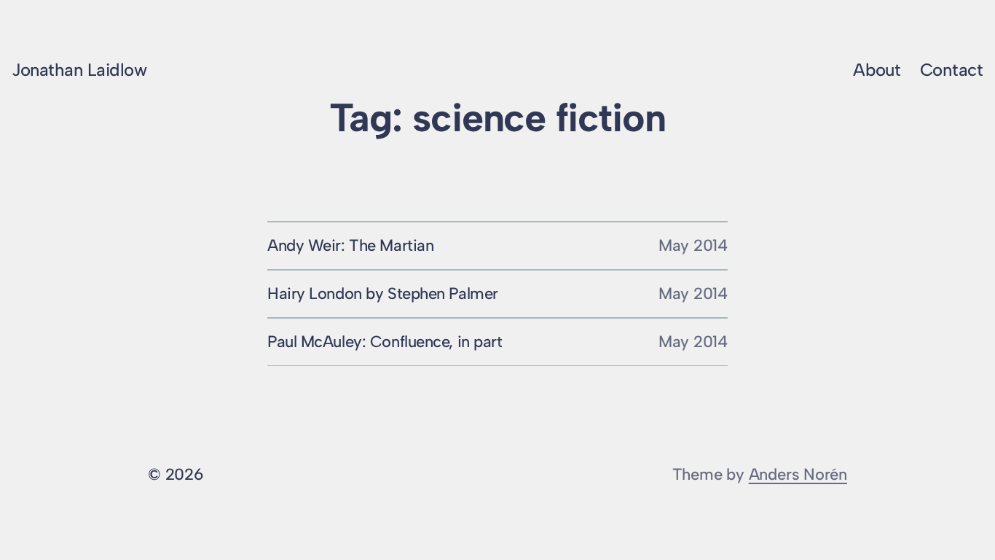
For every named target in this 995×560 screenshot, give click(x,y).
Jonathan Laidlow (79, 69)
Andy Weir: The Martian (350, 245)
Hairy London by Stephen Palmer (382, 293)
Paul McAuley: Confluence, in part (384, 341)
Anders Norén (798, 474)
